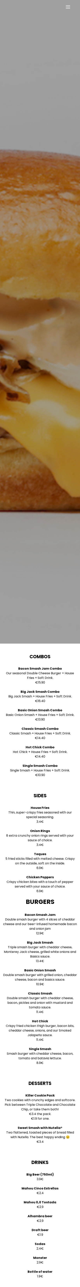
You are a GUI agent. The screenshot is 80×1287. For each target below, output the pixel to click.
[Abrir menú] (68, 7)
